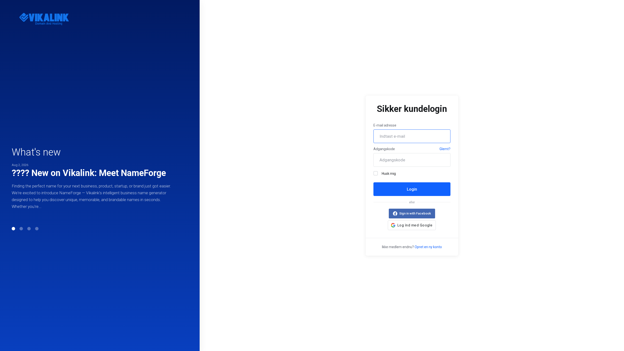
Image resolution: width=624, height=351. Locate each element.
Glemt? (444, 149)
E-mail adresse (384, 125)
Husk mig (389, 174)
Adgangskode (384, 149)
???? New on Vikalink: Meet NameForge (89, 173)
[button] (13, 228)
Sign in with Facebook (415, 213)
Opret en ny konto (428, 247)
